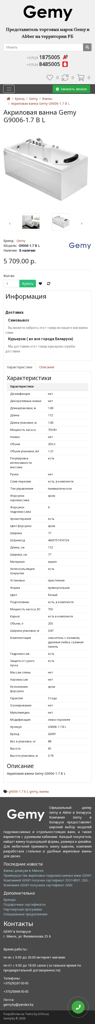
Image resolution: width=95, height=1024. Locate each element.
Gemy (33, 98)
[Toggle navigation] (9, 89)
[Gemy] (80, 245)
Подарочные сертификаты (24, 904)
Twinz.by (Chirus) (37, 1014)
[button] (9, 223)
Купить (27, 283)
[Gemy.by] (47, 13)
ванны (44, 791)
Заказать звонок (74, 89)
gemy (34, 791)
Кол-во (9, 276)
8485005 (44, 63)
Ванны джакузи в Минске (23, 870)
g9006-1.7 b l (18, 791)
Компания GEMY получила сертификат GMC (38, 885)
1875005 (44, 57)
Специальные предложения (25, 914)
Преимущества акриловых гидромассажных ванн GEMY (47, 875)
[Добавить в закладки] (40, 284)
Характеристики (19, 367)
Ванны (47, 98)
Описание (46, 367)
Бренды (9, 899)
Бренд (20, 98)
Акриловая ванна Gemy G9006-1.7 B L (40, 103)
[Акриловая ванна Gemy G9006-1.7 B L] (45, 169)
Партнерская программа (22, 909)
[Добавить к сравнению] (48, 284)
